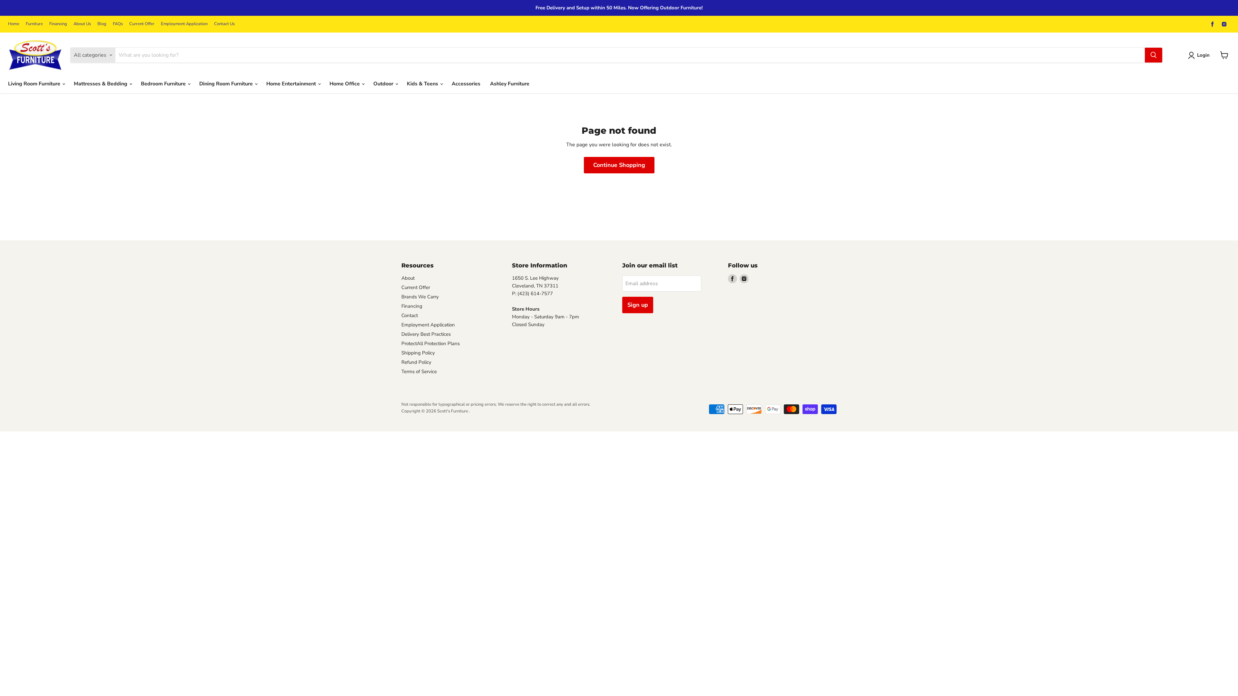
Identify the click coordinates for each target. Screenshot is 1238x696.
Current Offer (141, 24)
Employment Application (184, 24)
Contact (409, 315)
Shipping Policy (418, 353)
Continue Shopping (619, 165)
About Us (82, 24)
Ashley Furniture (509, 83)
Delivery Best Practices (426, 334)
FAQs (118, 24)
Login (1203, 55)
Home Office (345, 83)
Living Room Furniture (35, 83)
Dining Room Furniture (226, 83)
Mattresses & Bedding (101, 83)
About (408, 278)
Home (13, 24)
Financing (58, 24)
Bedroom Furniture (164, 83)
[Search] (1153, 55)
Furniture (34, 24)
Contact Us (224, 24)
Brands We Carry (420, 297)
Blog (101, 24)
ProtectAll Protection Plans (430, 343)
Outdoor (384, 83)
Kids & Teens (423, 83)
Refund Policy (416, 362)
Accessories (466, 83)
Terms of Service (419, 371)
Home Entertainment (291, 83)
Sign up (637, 305)
